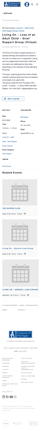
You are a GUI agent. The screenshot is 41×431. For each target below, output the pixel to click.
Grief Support (7, 153)
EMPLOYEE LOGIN (27, 382)
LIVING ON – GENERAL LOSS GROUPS (20, 289)
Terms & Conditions (28, 376)
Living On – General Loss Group (17, 248)
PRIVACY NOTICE (26, 373)
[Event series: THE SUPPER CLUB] (25, 213)
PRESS (4, 380)
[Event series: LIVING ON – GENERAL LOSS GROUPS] (28, 295)
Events (4, 372)
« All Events (7, 13)
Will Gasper (25, 117)
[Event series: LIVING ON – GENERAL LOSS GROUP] (25, 253)
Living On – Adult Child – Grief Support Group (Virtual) (9, 141)
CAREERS (5, 366)
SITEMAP (24, 379)
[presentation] (19, 192)
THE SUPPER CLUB (11, 208)
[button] (32, 4)
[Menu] (37, 4)
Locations (6, 363)
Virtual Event (6, 166)
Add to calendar (14, 99)
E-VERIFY (5, 369)
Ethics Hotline (26, 358)
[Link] (12, 4)
